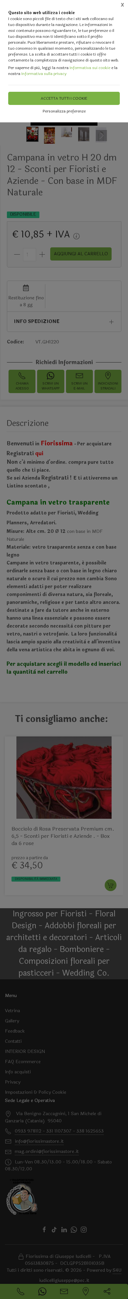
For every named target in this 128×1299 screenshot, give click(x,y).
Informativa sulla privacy (43, 74)
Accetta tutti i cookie (64, 98)
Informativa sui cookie (90, 68)
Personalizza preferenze (64, 111)
